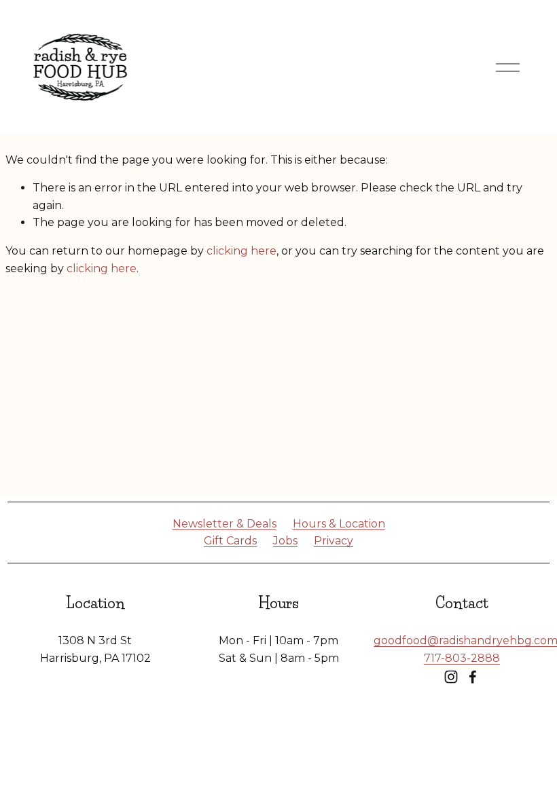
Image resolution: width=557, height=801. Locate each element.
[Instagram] (451, 677)
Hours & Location (339, 523)
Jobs (285, 540)
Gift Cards (230, 540)
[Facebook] (473, 677)
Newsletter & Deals (224, 523)
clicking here (241, 250)
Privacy (333, 540)
